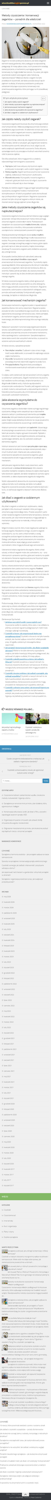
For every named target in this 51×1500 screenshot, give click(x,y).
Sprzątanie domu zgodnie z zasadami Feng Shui (25, 1334)
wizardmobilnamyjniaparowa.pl (19, 24)
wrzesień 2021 (9, 1055)
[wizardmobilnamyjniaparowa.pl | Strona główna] (20, 3)
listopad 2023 (9, 946)
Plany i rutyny (9, 1232)
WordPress (19, 1497)
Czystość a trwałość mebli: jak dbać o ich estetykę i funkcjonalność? (25, 1461)
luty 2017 (7, 1180)
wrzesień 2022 (9, 989)
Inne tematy (8, 1221)
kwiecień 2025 (9, 924)
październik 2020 (10, 1115)
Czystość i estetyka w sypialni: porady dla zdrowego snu (34, 730)
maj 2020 (7, 1142)
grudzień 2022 (9, 973)
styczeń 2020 (9, 1164)
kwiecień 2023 (9, 951)
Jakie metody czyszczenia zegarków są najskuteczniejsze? (25, 104)
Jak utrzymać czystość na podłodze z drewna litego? (27, 1402)
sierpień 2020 (9, 1125)
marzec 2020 (9, 1153)
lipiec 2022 (8, 1000)
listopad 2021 (9, 1044)
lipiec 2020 (8, 1131)
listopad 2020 (9, 1109)
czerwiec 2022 (9, 1006)
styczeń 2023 (9, 967)
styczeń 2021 (9, 1098)
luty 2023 (7, 962)
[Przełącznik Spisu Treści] (42, 99)
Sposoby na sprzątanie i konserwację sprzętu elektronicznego (24, 861)
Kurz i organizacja (10, 1226)
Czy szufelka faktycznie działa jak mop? (22, 1318)
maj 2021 (7, 1076)
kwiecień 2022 (9, 1016)
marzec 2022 (9, 1022)
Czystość (6, 9)
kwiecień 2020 (9, 1147)
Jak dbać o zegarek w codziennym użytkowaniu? (21, 113)
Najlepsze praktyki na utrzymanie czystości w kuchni (27, 1346)
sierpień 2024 (9, 935)
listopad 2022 (9, 978)
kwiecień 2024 (9, 940)
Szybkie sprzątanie (11, 1237)
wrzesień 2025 (9, 918)
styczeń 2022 (9, 1033)
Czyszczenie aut (10, 1215)
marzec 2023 (9, 957)
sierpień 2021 (9, 1060)
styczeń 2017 (9, 1185)
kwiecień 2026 (9, 902)
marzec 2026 (9, 907)
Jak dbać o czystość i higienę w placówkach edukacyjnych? (21, 1472)
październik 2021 (10, 1049)
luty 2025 (7, 929)
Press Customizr (36, 1497)
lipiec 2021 (8, 1066)
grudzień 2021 (9, 1038)
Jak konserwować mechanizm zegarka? (18, 107)
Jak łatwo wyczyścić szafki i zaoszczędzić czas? (23, 622)
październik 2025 (10, 913)
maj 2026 (7, 897)
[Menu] (48, 3)
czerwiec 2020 (9, 1136)
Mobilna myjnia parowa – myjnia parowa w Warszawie (27, 1389)
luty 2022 (7, 1027)
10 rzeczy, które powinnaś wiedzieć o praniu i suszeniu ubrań (22, 1425)
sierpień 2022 (9, 995)
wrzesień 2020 (9, 1120)
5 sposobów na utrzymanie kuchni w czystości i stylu (19, 1483)
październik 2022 (10, 984)
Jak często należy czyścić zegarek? (17, 102)
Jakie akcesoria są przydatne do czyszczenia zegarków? (24, 110)
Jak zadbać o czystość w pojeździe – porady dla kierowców (21, 1429)
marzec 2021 (9, 1087)
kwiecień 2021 (9, 1082)
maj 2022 (7, 1011)
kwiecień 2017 (9, 1169)
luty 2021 (7, 1093)
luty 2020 (7, 1158)
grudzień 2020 (9, 1104)
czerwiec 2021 (9, 1071)
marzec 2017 (9, 1175)
